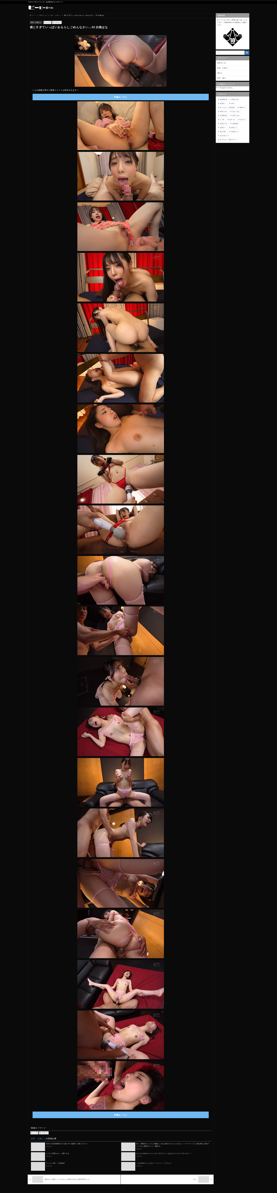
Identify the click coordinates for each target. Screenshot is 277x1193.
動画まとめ (221, 63)
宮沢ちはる (236, 115)
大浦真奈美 (223, 115)
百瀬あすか (234, 131)
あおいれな (236, 111)
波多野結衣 (223, 99)
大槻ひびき (223, 123)
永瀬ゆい (223, 103)
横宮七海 (235, 99)
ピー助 (48, 22)
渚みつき (232, 119)
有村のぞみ (223, 111)
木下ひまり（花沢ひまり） (229, 139)
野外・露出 (221, 78)
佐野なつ (234, 127)
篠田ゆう (243, 107)
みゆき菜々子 (224, 135)
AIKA (232, 103)
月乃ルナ (243, 119)
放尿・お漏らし (36, 22)
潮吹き (219, 73)
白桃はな (58, 22)
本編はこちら (120, 97)
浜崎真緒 (235, 123)
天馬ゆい (223, 127)
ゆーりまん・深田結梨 (227, 107)
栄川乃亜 (223, 131)
